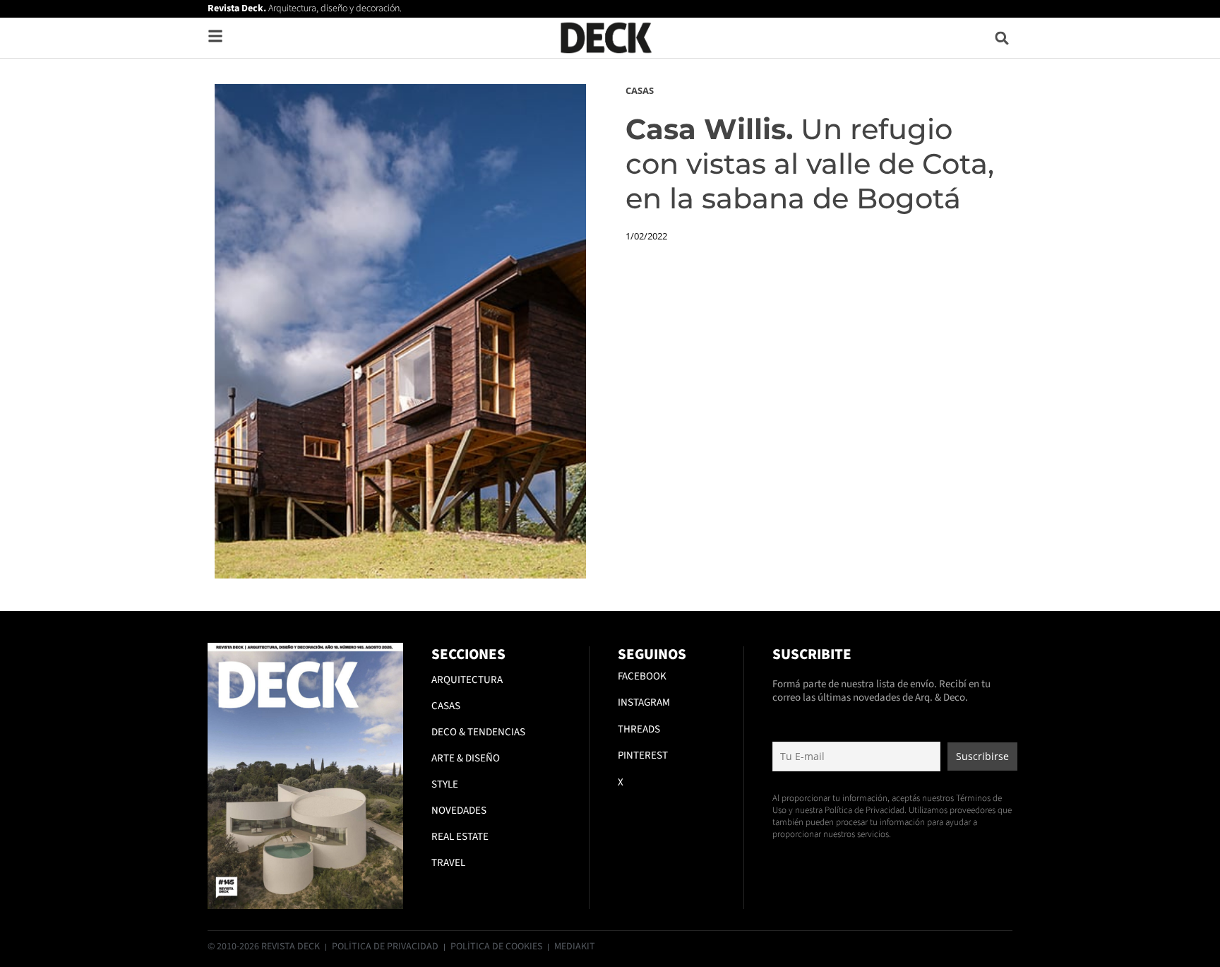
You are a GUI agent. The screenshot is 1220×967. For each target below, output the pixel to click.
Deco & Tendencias (478, 732)
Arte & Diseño (465, 758)
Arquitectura (467, 679)
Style (444, 784)
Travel (448, 862)
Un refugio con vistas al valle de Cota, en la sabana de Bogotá (810, 163)
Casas (640, 90)
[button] (1002, 37)
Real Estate (460, 836)
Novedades (458, 810)
